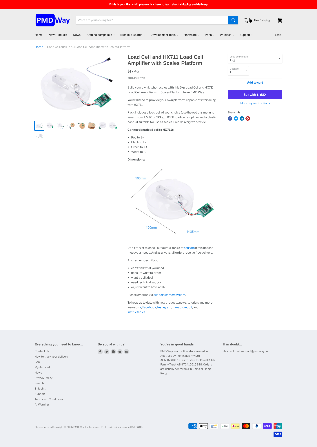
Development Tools (163, 34)
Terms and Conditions (49, 399)
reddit (188, 307)
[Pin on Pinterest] (247, 118)
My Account (42, 367)
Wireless (226, 34)
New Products (58, 34)
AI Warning (42, 404)
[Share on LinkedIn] (242, 118)
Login (278, 34)
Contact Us (42, 351)
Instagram (164, 307)
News (77, 34)
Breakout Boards (131, 34)
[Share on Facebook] (230, 118)
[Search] (233, 20)
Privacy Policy (43, 378)
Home (39, 34)
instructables (136, 312)
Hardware (190, 34)
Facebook (149, 307)
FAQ (37, 362)
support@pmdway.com (169, 295)
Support (245, 34)
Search (39, 383)
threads (177, 307)
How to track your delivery (51, 356)
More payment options (255, 103)
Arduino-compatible (100, 34)
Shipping (40, 388)
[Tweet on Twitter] (236, 118)
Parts (208, 34)
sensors (189, 248)
